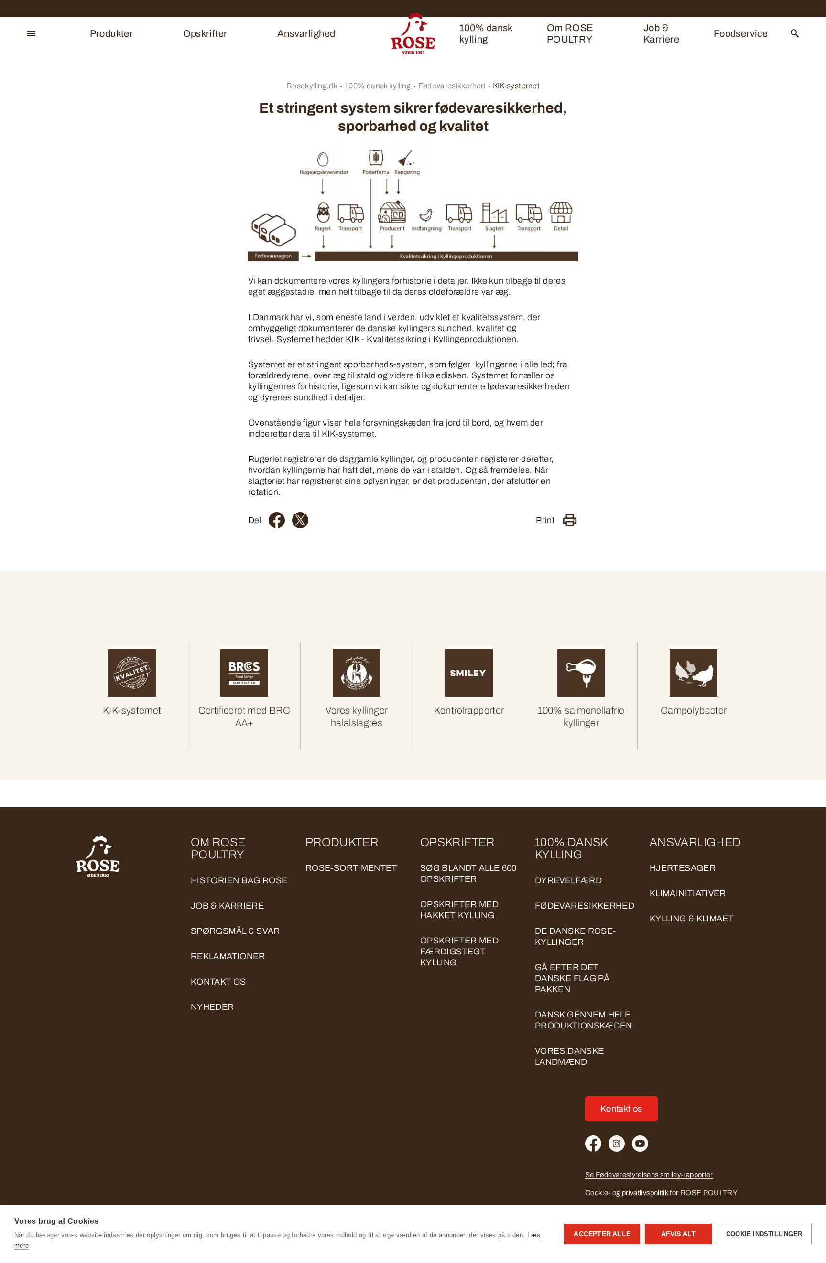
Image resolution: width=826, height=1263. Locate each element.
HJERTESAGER (683, 868)
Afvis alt (678, 1234)
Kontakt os (218, 981)
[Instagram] (617, 1143)
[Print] (570, 520)
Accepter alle (602, 1234)
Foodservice (741, 33)
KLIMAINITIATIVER (688, 893)
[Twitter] (300, 520)
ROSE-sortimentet (351, 868)
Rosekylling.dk (311, 86)
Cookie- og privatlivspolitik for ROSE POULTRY (661, 1193)
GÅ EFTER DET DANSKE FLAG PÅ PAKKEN (572, 978)
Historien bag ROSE (239, 880)
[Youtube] (640, 1143)
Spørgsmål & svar (235, 931)
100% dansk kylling (485, 33)
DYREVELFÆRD (568, 880)
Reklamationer (228, 956)
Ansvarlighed (306, 33)
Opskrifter (205, 33)
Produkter (111, 33)
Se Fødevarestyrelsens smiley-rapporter (649, 1174)
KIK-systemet (516, 86)
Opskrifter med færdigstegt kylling (459, 951)
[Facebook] (277, 520)
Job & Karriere (661, 33)
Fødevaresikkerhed (452, 86)
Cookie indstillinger (764, 1234)
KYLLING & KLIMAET (692, 918)
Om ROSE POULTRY (570, 33)
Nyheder (212, 1007)
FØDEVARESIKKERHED (584, 905)
